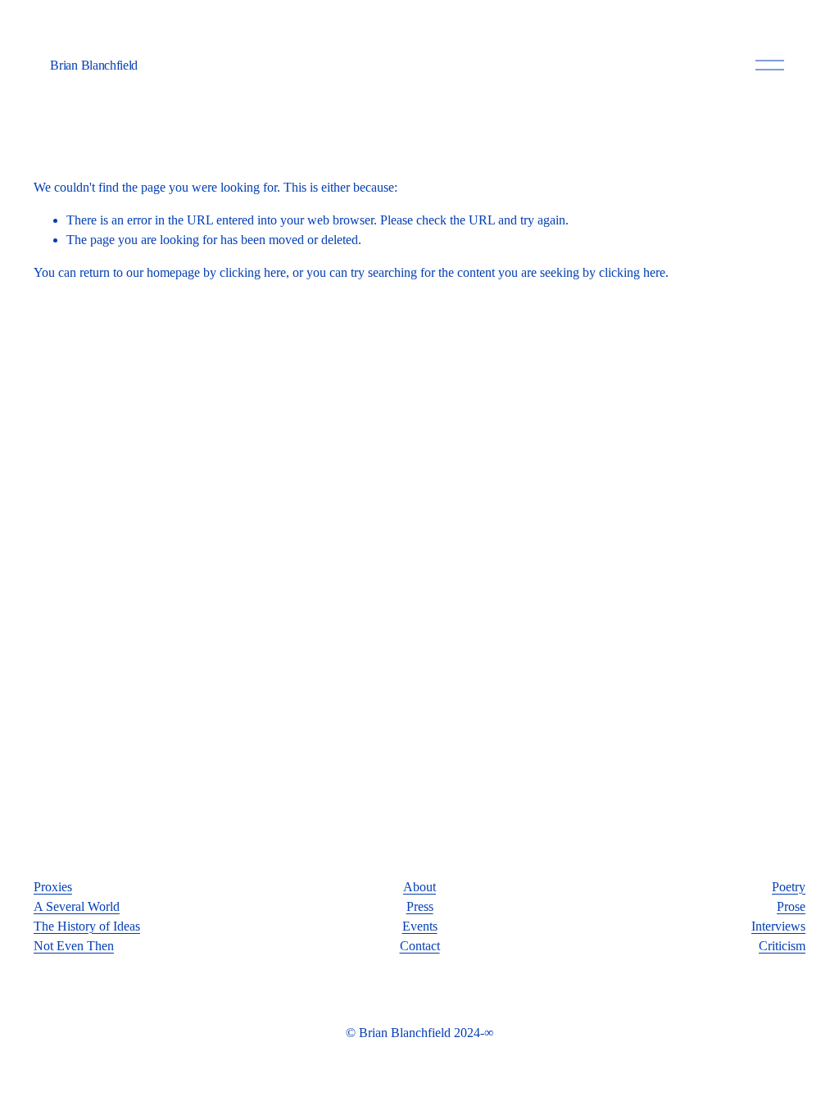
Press (419, 906)
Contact (420, 946)
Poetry (788, 887)
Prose (791, 906)
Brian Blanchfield (94, 65)
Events (420, 926)
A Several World (77, 906)
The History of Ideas (87, 926)
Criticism (782, 946)
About (419, 887)
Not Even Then (74, 946)
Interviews (778, 926)
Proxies (53, 887)
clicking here (253, 272)
